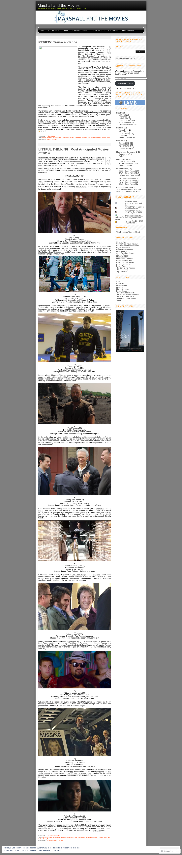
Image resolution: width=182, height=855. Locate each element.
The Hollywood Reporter (125, 293)
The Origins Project (126, 124)
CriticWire (120, 283)
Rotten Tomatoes (122, 291)
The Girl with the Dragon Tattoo (79, 773)
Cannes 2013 (124, 145)
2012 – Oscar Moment (127, 180)
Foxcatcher (56, 837)
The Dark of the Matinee (125, 268)
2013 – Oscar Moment (127, 182)
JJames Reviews (122, 255)
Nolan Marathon (125, 122)
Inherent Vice (72, 837)
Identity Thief (44, 248)
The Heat (64, 248)
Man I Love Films (122, 257)
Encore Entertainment (124, 249)
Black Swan (99, 439)
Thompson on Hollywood (126, 298)
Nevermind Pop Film (124, 260)
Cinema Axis (121, 242)
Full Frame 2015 (125, 147)
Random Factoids (123, 187)
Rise (41, 181)
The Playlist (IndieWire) (125, 296)
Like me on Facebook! (126, 58)
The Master (73, 643)
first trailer (103, 704)
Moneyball (55, 375)
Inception (82, 58)
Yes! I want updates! (125, 83)
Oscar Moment (122, 169)
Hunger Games (60, 184)
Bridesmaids (58, 252)
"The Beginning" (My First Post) (128, 232)
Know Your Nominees (129, 175)
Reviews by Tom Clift (124, 264)
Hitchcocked (123, 119)
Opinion (122, 135)
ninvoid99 (129, 207)
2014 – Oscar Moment (127, 184)
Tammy (101, 837)
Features (50, 840)
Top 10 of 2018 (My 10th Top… (134, 222)
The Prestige (88, 56)
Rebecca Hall (86, 137)
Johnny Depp (56, 137)
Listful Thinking (58, 840)
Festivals (119, 141)
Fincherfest (123, 117)
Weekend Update (125, 137)
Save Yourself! (124, 165)
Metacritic (120, 287)
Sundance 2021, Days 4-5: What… (134, 212)
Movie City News (122, 289)
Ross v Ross (121, 266)
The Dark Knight (85, 60)
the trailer (44, 437)
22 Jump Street (47, 837)
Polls (121, 156)
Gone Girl (64, 837)
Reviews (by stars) (79, 30)
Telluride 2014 (124, 148)
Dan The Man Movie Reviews (127, 246)
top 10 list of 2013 (54, 169)
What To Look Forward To (126, 191)
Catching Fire (93, 184)
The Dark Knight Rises (86, 827)
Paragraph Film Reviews (125, 262)
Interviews (123, 132)
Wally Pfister (106, 137)
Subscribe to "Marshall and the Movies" (129, 66)
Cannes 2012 (124, 143)
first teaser (97, 830)
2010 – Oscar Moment (127, 173)
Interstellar (81, 837)
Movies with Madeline (124, 259)
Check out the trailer (94, 377)
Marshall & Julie (125, 120)
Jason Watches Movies (125, 253)
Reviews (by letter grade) (58, 30)
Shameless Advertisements (126, 189)
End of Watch (81, 186)
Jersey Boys (90, 837)
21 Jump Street (45, 702)
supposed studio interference (99, 437)
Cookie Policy (56, 850)
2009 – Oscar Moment (127, 171)
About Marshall (128, 30)
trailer (108, 578)
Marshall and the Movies (125, 152)
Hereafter (100, 509)
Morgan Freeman (75, 137)
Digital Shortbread (123, 247)
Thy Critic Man (121, 272)
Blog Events (121, 113)
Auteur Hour (123, 130)
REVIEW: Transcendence (57, 42)
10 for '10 (122, 115)
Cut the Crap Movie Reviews (127, 244)
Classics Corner (125, 162)
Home (43, 30)
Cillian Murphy (46, 137)
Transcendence (85, 67)
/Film (118, 282)
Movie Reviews (51, 139)
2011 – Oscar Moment (127, 178)
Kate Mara (65, 137)
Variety (119, 300)
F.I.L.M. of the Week (97, 30)
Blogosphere (124, 154)
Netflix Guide (113, 30)
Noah (96, 837)
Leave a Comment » (53, 836)
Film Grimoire (121, 251)
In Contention (121, 285)
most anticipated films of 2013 (89, 169)
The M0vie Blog (122, 270)
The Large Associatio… (134, 216)
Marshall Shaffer (131, 201)
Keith (127, 221)
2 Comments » (51, 136)
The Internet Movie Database (127, 295)
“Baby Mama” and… (135, 218)
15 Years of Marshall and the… (133, 203)
